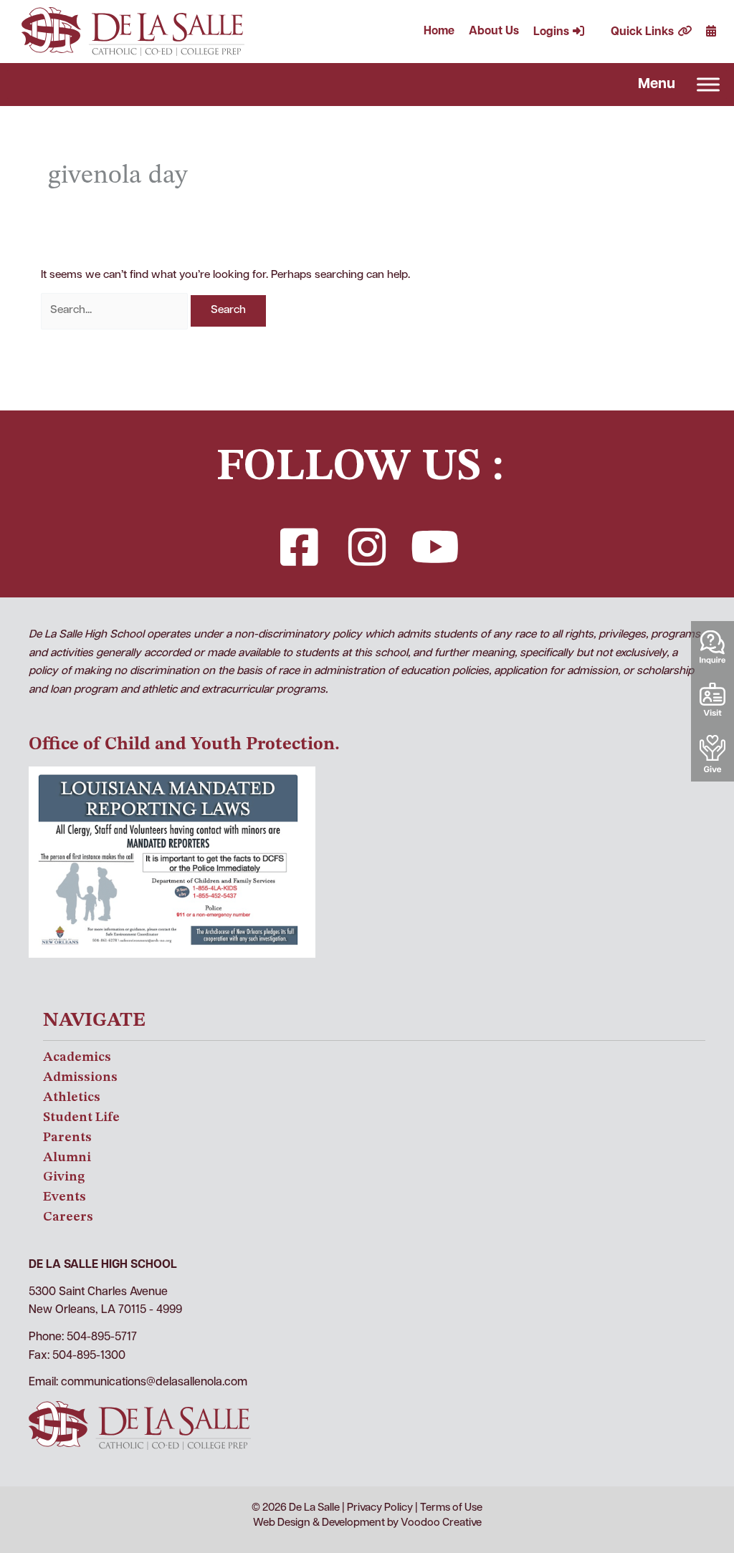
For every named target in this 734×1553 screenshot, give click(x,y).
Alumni (67, 1157)
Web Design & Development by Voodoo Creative (367, 1523)
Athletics (71, 1097)
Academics (77, 1057)
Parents (67, 1137)
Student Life (81, 1117)
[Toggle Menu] (708, 85)
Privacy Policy (380, 1508)
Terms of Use (451, 1508)
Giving (64, 1176)
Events (64, 1197)
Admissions (80, 1077)
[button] (298, 547)
